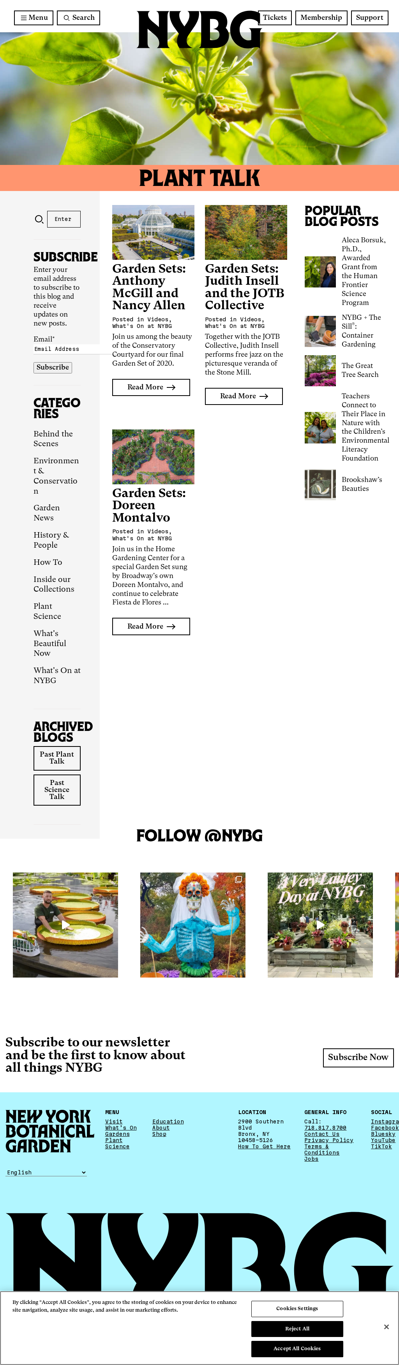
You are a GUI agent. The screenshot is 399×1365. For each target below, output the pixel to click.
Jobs (311, 1159)
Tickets (275, 17)
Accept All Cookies (297, 1348)
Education (168, 1121)
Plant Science (47, 612)
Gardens (117, 1134)
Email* (44, 339)
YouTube (383, 1140)
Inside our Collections (54, 585)
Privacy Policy (328, 1140)
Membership (321, 17)
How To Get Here (264, 1146)
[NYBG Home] (199, 30)
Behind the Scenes (53, 440)
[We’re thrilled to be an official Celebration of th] (320, 925)
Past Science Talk (56, 790)
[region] (199, 1328)
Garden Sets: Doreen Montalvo (149, 506)
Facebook (385, 1128)
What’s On (121, 1128)
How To (48, 563)
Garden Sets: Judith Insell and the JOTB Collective (244, 287)
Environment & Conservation (56, 476)
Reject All (297, 1329)
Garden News (47, 513)
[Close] (386, 1326)
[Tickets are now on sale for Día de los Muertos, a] (192, 925)
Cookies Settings (297, 1308)
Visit (114, 1121)
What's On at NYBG (57, 676)
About (161, 1128)
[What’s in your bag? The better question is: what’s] (65, 925)
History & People (51, 541)
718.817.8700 (325, 1128)
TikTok (381, 1146)
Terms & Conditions (321, 1149)
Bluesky (383, 1134)
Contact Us (321, 1134)
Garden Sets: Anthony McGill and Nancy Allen (149, 287)
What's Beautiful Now (50, 644)
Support (369, 17)
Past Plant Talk (57, 758)
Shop (159, 1134)
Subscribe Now (358, 1057)
